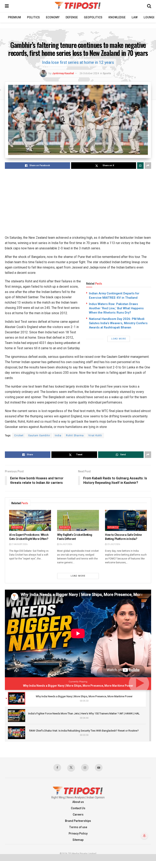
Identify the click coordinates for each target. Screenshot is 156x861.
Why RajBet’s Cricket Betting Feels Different (74, 537)
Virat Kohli (95, 435)
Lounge (149, 17)
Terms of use (78, 827)
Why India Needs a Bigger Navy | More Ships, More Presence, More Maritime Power (78, 686)
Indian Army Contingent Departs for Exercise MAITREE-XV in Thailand (114, 295)
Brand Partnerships (78, 821)
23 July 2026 (113, 544)
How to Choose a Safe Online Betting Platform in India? (123, 537)
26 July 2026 (65, 544)
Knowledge (117, 17)
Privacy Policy (78, 833)
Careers (78, 814)
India (58, 435)
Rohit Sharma (75, 435)
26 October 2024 (89, 73)
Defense (72, 17)
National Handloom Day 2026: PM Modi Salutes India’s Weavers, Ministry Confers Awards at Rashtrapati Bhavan (118, 323)
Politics (33, 17)
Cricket (19, 435)
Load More (118, 338)
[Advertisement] (78, 202)
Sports (107, 73)
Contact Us (78, 808)
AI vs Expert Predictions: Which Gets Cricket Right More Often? (28, 537)
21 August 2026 (19, 544)
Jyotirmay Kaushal (63, 73)
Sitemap (78, 840)
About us (78, 802)
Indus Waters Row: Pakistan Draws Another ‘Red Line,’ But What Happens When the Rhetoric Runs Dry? (116, 308)
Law (135, 17)
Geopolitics (93, 17)
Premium (14, 17)
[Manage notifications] (144, 835)
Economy (53, 17)
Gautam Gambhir (39, 435)
